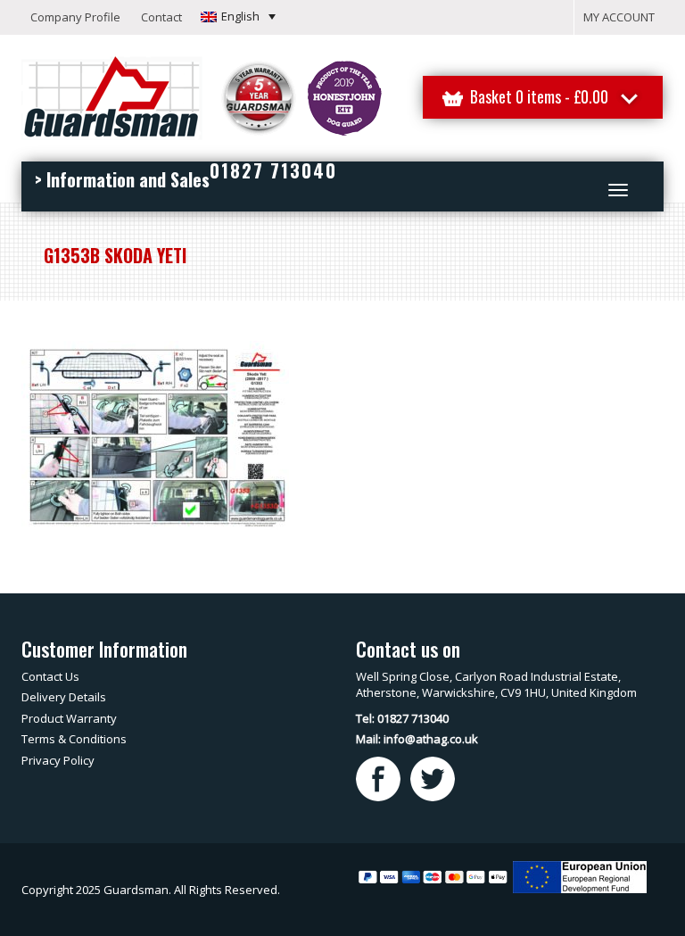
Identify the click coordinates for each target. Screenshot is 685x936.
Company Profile (75, 17)
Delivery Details (63, 697)
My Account (619, 17)
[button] (238, 16)
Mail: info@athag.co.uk (417, 739)
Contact (161, 17)
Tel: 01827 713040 (402, 718)
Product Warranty (69, 718)
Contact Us (50, 676)
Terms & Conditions (74, 739)
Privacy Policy (58, 760)
